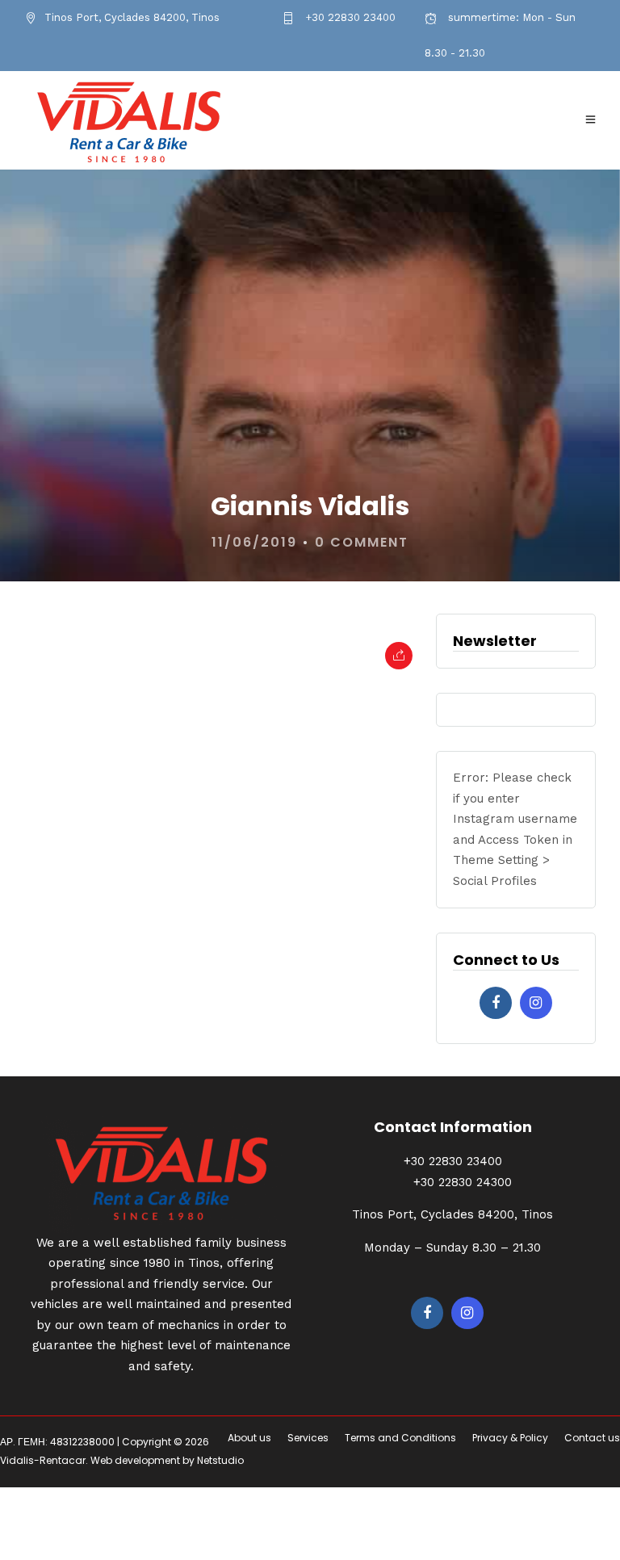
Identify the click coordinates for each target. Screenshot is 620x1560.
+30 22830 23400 (349, 17)
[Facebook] (496, 1003)
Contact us (592, 1438)
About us (249, 1438)
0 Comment (361, 542)
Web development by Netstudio (167, 1460)
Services (308, 1438)
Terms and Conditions (400, 1438)
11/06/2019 (254, 542)
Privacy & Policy (510, 1438)
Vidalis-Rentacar (43, 1460)
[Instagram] (536, 1003)
